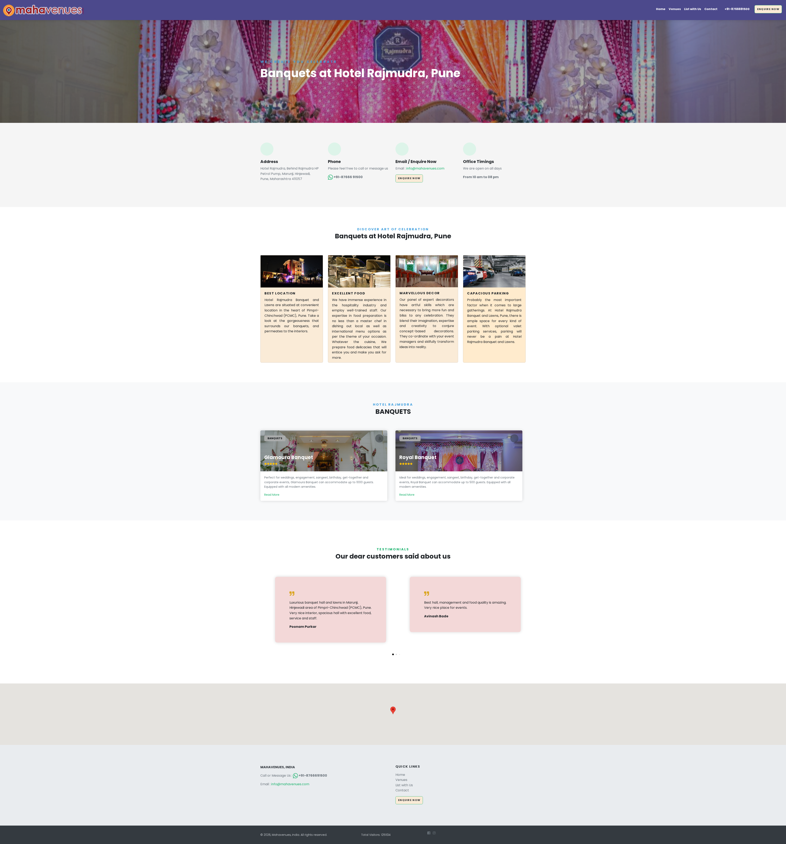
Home (660, 9)
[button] (393, 654)
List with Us (692, 9)
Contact (710, 9)
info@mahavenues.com (425, 168)
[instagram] (434, 833)
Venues (675, 9)
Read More (271, 495)
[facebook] (428, 833)
